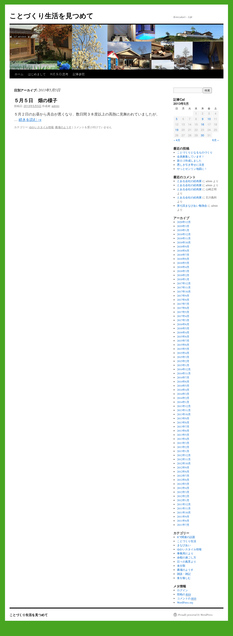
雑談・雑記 (184, 574)
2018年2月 (183, 275)
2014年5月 (183, 385)
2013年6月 (183, 430)
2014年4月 (183, 389)
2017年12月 (184, 283)
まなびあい (184, 545)
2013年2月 (183, 447)
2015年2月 (183, 361)
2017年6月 (183, 308)
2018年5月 (183, 263)
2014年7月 (183, 377)
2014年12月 (184, 369)
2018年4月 (183, 267)
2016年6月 (183, 324)
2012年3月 (183, 492)
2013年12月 (184, 406)
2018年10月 (184, 242)
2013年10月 (184, 414)
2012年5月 (183, 484)
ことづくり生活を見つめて (52, 15)
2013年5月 (183, 434)
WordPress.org (185, 602)
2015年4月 (183, 353)
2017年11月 (184, 287)
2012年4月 (183, 488)
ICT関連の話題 (186, 537)
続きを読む (30, 119)
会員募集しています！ (190, 156)
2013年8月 (183, 422)
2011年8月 (183, 520)
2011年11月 (184, 508)
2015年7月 (183, 340)
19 (176, 130)
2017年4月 (183, 316)
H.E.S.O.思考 (59, 74)
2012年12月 (184, 455)
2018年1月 (183, 279)
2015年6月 (183, 344)
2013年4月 (183, 439)
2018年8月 (183, 250)
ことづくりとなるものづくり (195, 152)
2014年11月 (184, 373)
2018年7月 (183, 254)
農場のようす (63, 127)
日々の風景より (186, 561)
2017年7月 (183, 303)
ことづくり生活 (186, 541)
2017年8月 (183, 299)
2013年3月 (183, 443)
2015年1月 (183, 365)
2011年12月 (184, 504)
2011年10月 (184, 512)
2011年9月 (183, 516)
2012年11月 (184, 459)
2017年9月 (183, 295)
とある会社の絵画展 (189, 181)
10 (209, 119)
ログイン (182, 590)
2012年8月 (183, 471)
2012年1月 (183, 500)
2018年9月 (183, 246)
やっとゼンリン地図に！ (192, 168)
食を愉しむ (184, 578)
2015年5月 (183, 349)
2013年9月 (183, 418)
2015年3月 (183, 357)
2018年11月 (184, 238)
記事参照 (79, 74)
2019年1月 (183, 230)
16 (202, 124)
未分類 (181, 565)
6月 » (215, 140)
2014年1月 (183, 402)
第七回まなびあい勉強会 (192, 205)
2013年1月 (183, 451)
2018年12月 (184, 234)
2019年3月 (183, 226)
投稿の (184, 594)
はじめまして (37, 74)
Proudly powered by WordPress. (195, 614)
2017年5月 (183, 312)
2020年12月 (184, 222)
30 (202, 135)
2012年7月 (183, 475)
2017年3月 (183, 320)
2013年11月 (184, 410)
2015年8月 (183, 336)
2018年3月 (183, 271)
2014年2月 (183, 398)
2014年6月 (183, 381)
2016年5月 (183, 328)
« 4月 (177, 140)
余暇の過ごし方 (186, 557)
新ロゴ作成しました (189, 160)
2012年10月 (184, 463)
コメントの (186, 598)
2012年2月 (183, 496)
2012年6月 (183, 479)
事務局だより (185, 553)
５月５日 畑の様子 (35, 100)
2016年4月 (183, 332)
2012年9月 (183, 467)
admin (55, 106)
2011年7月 (183, 524)
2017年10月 (184, 291)
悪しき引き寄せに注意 (190, 164)
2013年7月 (183, 426)
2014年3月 (183, 394)
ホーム (19, 74)
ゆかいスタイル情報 (41, 127)
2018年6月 (183, 258)
